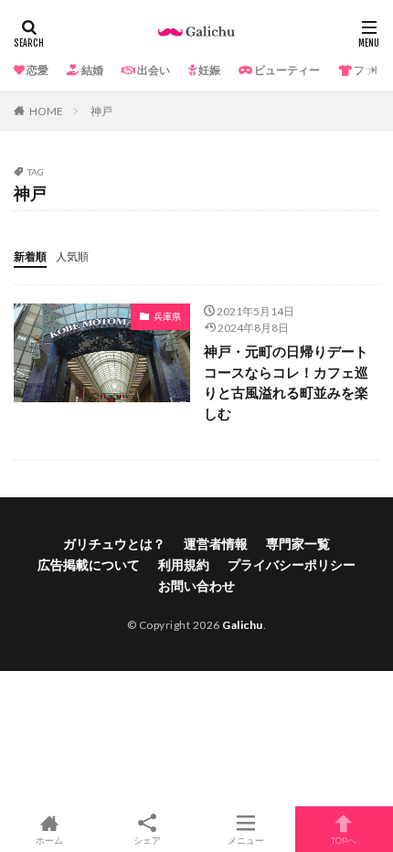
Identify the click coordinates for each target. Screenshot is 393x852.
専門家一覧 (298, 543)
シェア (147, 840)
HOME (46, 111)
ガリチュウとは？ (114, 543)
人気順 (72, 256)
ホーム (49, 840)
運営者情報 (216, 543)
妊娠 (208, 70)
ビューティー (286, 70)
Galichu (242, 625)
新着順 (30, 256)
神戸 (101, 111)
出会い (152, 70)
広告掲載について (88, 564)
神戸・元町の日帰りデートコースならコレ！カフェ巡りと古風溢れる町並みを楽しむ (286, 382)
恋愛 (36, 70)
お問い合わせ (196, 585)
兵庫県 (167, 316)
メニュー (246, 840)
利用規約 (183, 564)
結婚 (91, 70)
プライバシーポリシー (292, 564)
